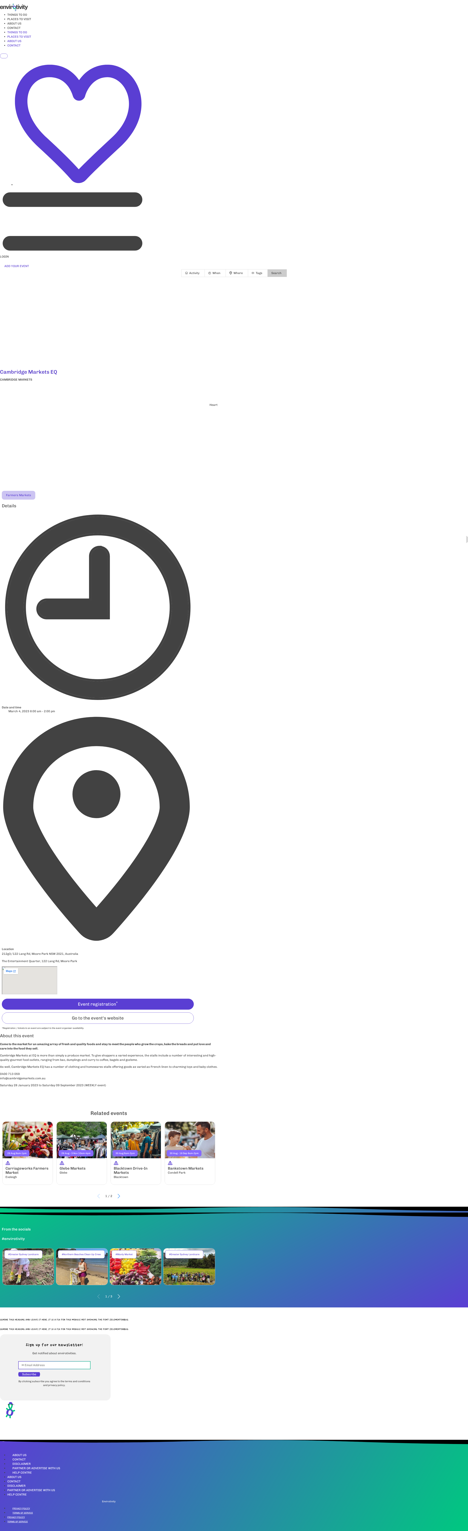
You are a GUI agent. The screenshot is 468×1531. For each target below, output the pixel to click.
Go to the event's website (98, 1018)
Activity (194, 273)
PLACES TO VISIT (19, 19)
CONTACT (13, 28)
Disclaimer (21, 1464)
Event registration (98, 1004)
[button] (109, 389)
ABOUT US (14, 23)
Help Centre (22, 1472)
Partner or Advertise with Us (36, 1468)
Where (238, 273)
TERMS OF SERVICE (22, 1513)
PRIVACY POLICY (21, 1508)
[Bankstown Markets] (190, 1153)
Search (276, 273)
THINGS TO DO (17, 14)
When (216, 273)
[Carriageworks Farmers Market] (28, 1153)
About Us (19, 1455)
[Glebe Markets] (82, 1153)
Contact (19, 1459)
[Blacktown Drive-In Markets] (136, 1153)
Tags (259, 273)
